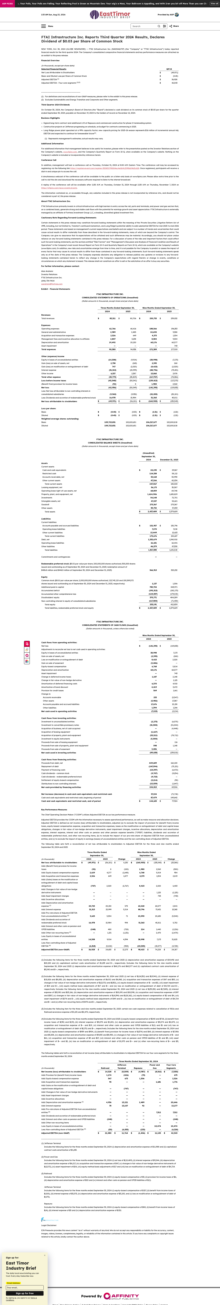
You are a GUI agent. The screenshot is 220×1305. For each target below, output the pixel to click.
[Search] (159, 26)
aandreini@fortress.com (51, 284)
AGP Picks (7, 4)
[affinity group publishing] (27, 655)
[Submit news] (27, 644)
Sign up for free (25, 1293)
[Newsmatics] (27, 661)
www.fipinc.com (70, 152)
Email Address (13, 1283)
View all (214, 3)
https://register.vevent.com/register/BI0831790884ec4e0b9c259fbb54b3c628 (104, 168)
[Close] (45, 1255)
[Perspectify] (27, 650)
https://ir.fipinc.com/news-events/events (59, 188)
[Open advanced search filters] (164, 26)
